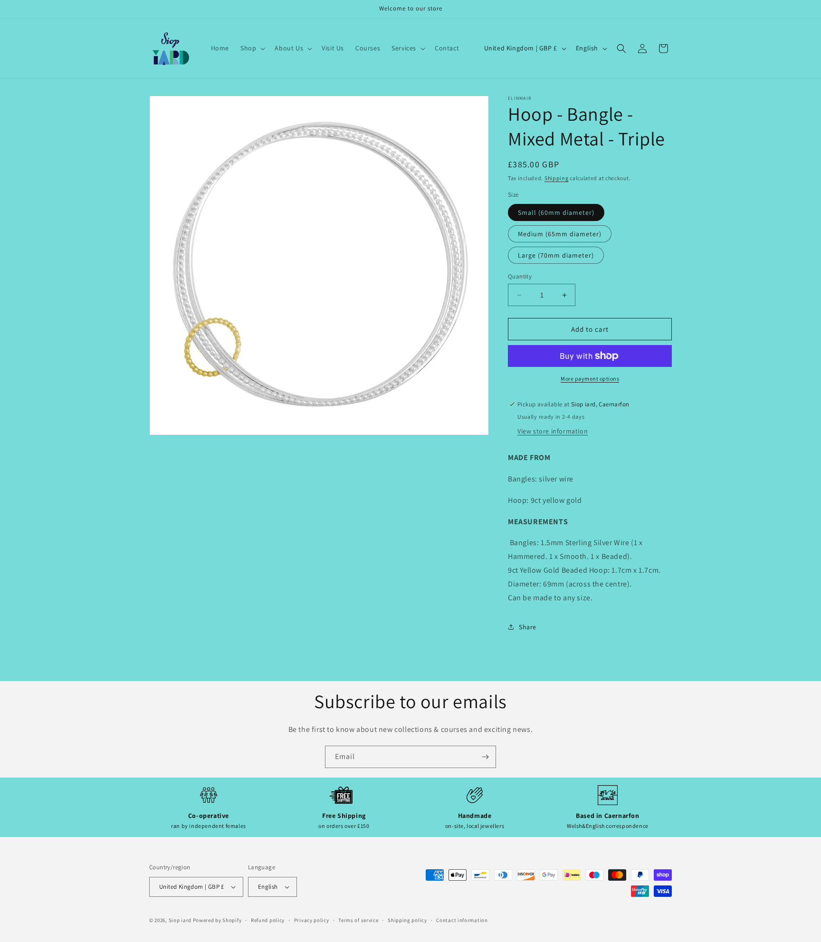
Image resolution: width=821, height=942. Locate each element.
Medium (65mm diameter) (559, 234)
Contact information (461, 919)
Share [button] (527, 627)
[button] (252, 48)
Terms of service (358, 919)
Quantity (520, 276)
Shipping (556, 178)
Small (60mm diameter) (556, 212)
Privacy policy (311, 919)
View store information (552, 431)
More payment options (590, 378)
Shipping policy (407, 919)
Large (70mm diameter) (556, 255)
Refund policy (268, 919)
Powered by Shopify (217, 920)
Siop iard (180, 920)
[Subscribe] (485, 757)
